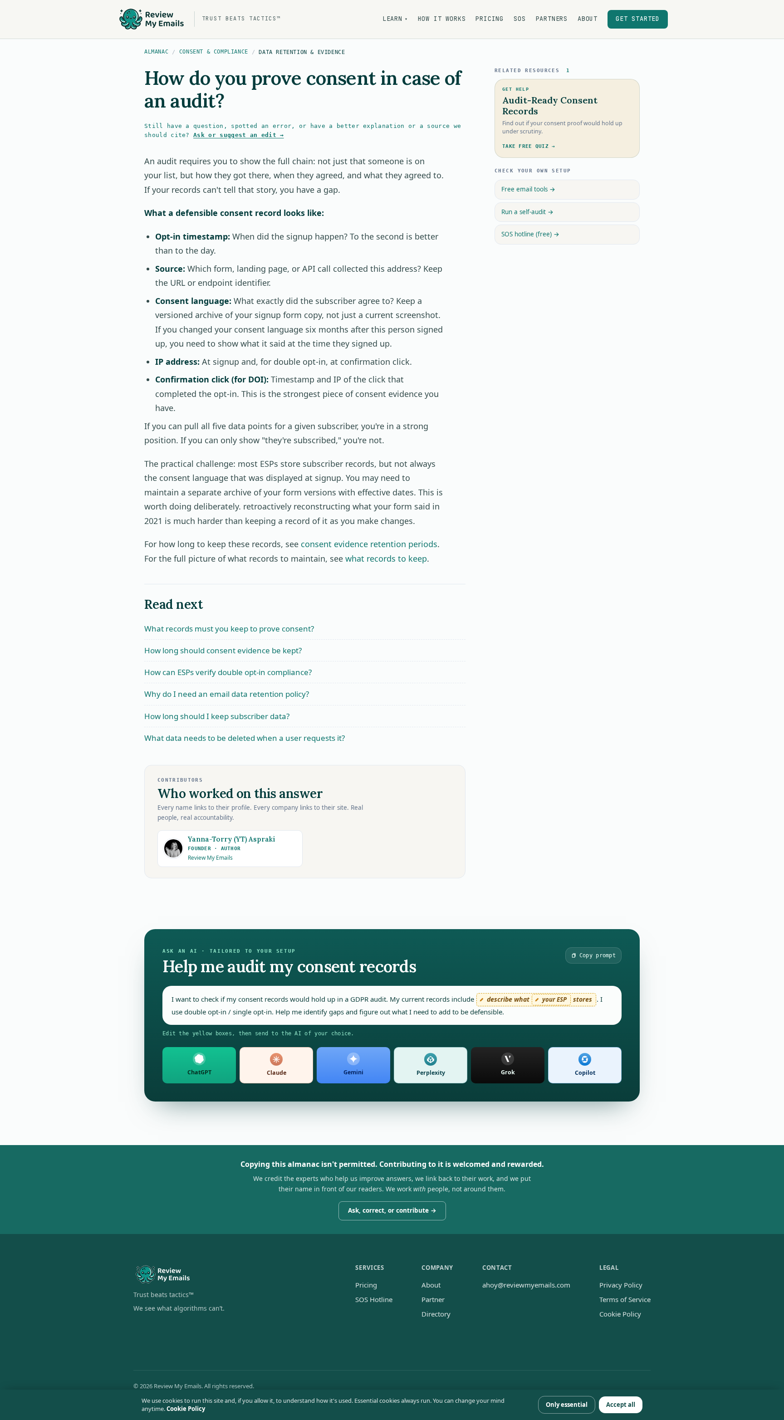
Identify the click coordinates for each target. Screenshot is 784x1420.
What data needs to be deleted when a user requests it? (244, 738)
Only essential (567, 1404)
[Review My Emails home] (229, 1274)
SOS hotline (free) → (530, 234)
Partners (552, 19)
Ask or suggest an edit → (238, 135)
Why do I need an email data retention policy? (226, 694)
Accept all (620, 1404)
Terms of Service (625, 1299)
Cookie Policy (620, 1313)
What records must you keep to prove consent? (229, 628)
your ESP (554, 999)
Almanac (156, 52)
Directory (436, 1313)
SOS (519, 19)
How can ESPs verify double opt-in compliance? (228, 672)
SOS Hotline (373, 1299)
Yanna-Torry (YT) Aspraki (231, 839)
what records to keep (386, 558)
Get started (638, 19)
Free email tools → (528, 189)
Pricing (489, 19)
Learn (395, 19)
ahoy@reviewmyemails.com (526, 1284)
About (588, 19)
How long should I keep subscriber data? (216, 716)
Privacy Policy (620, 1284)
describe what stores (539, 999)
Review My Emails (210, 858)
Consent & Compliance (213, 52)
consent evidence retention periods (369, 544)
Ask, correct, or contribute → (392, 1210)
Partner (433, 1299)
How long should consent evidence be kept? (223, 650)
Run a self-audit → (527, 212)
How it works (442, 19)
